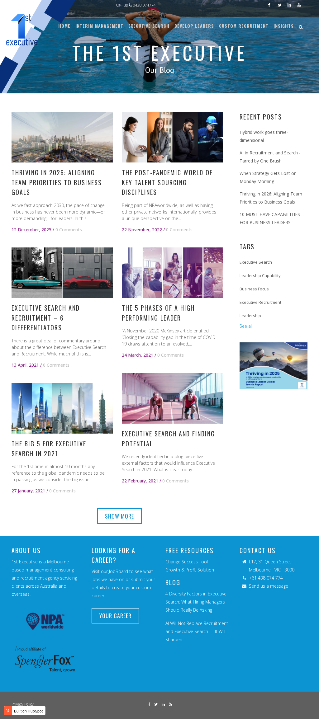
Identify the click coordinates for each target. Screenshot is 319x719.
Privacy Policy (23, 704)
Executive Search (256, 262)
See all (246, 326)
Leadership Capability (260, 275)
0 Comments (68, 230)
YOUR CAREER (115, 616)
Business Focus (254, 289)
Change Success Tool (186, 562)
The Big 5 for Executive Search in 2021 (49, 448)
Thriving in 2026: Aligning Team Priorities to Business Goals (57, 182)
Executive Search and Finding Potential (168, 438)
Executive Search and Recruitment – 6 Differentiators (46, 317)
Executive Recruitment (260, 302)
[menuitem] (64, 25)
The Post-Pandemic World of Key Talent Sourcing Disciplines (167, 182)
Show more (119, 516)
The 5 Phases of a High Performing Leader (158, 312)
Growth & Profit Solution (189, 570)
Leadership (250, 315)
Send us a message (268, 586)
